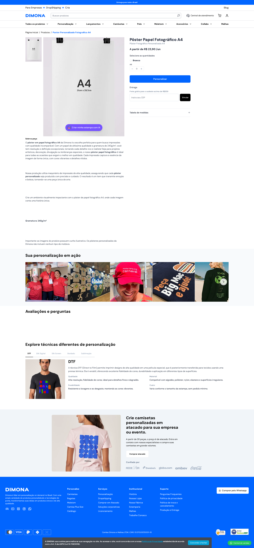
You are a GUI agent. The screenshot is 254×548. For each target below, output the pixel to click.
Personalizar (160, 79)
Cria (67, 7)
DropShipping (53, 7)
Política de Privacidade (152, 541)
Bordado (71, 353)
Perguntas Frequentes (171, 494)
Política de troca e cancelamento (169, 504)
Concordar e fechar (198, 543)
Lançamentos (93, 24)
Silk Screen (56, 353)
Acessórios (182, 24)
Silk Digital (40, 353)
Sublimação (86, 353)
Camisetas (118, 24)
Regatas (71, 498)
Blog (226, 7)
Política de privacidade (171, 498)
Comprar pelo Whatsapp (234, 490)
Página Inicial (31, 32)
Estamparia (134, 506)
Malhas (225, 24)
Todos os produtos (35, 24)
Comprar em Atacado (108, 502)
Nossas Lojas (135, 498)
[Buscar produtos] (178, 15)
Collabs (205, 24)
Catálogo (71, 511)
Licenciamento (105, 511)
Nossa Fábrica (136, 502)
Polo (139, 24)
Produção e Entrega (169, 510)
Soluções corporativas (109, 506)
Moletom (159, 24)
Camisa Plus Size (75, 506)
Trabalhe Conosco (138, 515)
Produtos (45, 32)
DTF (29, 353)
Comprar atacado (137, 454)
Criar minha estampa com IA (86, 127)
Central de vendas (241, 543)
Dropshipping (104, 498)
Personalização (65, 24)
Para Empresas (33, 7)
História (133, 494)
